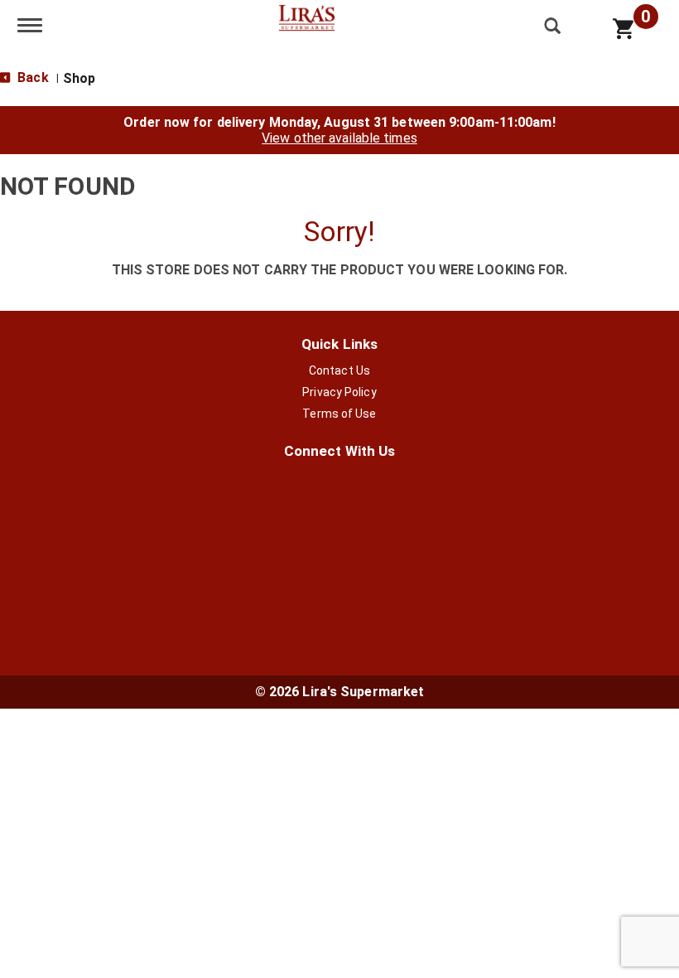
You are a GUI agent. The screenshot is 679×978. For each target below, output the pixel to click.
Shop (79, 78)
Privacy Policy (339, 392)
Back (31, 77)
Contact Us (339, 370)
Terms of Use (339, 413)
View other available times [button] (339, 138)
